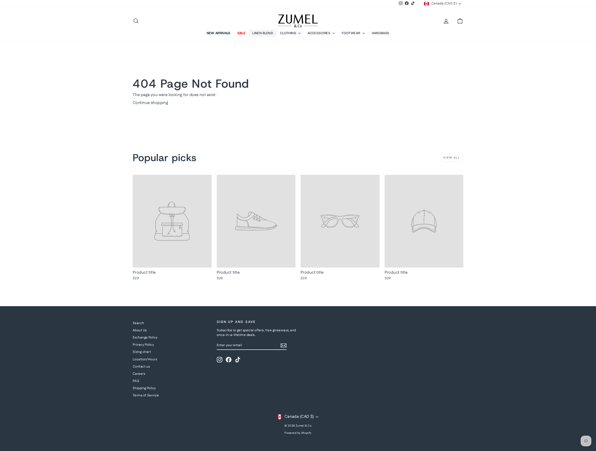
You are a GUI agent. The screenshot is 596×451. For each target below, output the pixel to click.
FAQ (136, 381)
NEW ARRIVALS (218, 33)
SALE (241, 33)
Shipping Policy (144, 388)
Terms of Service (146, 395)
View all (451, 158)
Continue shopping (150, 103)
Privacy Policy (143, 344)
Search (138, 323)
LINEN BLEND (262, 33)
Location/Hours (145, 359)
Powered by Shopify (298, 433)
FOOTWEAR (351, 33)
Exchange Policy (145, 337)
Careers (139, 373)
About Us (139, 330)
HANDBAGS (380, 33)
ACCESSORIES (319, 33)
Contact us (141, 366)
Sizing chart (142, 352)
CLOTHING (288, 33)
